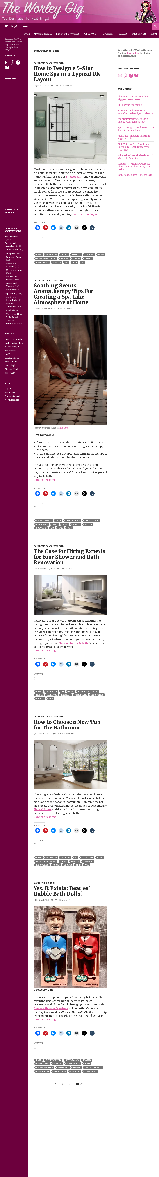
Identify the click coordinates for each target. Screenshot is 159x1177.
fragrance (42, 524)
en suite (76, 255)
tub (87, 865)
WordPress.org (12, 400)
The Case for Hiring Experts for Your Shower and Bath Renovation (69, 557)
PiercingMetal (11, 369)
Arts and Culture (43, 34)
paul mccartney (93, 1067)
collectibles (73, 1064)
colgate (57, 1064)
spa (66, 262)
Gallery (123, 34)
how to (64, 258)
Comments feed (12, 396)
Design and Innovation (67, 34)
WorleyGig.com (16, 26)
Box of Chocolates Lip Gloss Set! (135, 175)
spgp (75, 262)
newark (77, 1067)
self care (75, 1071)
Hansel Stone (42, 809)
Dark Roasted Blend (14, 343)
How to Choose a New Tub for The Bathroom (67, 725)
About (154, 34)
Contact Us (133, 53)
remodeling (81, 695)
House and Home (43, 63)
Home (27, 34)
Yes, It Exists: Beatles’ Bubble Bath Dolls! (62, 891)
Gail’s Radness (139, 34)
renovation (42, 262)
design (64, 255)
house (65, 524)
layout (76, 258)
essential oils (92, 520)
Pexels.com (63, 428)
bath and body (72, 520)
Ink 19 (7, 354)
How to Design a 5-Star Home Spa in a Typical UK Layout (67, 74)
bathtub (65, 857)
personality (42, 1071)
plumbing (88, 861)
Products (10, 290)
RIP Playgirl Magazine (130, 105)
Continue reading (85, 214)
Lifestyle (108, 34)
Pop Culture (90, 34)
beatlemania (72, 1060)
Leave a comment (63, 85)
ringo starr (59, 1071)
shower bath (74, 176)
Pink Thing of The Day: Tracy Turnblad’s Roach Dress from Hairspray (133, 147)
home (101, 255)
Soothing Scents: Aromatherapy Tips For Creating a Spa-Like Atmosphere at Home (63, 294)
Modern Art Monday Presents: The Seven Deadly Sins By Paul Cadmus (134, 166)
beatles (87, 1060)
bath (38, 255)
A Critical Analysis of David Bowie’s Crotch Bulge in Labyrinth (136, 112)
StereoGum (10, 373)
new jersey (63, 1067)
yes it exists (90, 1071)
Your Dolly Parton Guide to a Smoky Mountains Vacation (133, 120)
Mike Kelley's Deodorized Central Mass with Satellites (135, 157)
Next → (81, 1084)
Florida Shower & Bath (73, 643)
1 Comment (66, 308)
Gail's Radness (11, 249)
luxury (88, 258)
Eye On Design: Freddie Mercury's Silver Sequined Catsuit (136, 129)
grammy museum (44, 1067)
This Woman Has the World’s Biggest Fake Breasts (133, 98)
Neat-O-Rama (11, 361)
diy (62, 691)
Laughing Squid (12, 358)
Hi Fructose (10, 350)
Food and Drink (13, 257)
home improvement (46, 258)
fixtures (89, 255)
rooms (56, 865)
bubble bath (42, 1064)
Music (37, 883)
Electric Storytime (13, 347)
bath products (53, 1060)
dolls (87, 1064)
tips (69, 528)
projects (65, 695)
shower (57, 262)
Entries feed (10, 392)
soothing (41, 528)
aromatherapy (44, 520)
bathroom (51, 255)
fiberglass (87, 857)
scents (88, 524)
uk (83, 262)
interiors (52, 695)
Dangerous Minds (13, 339)
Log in (8, 389)
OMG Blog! (10, 365)
